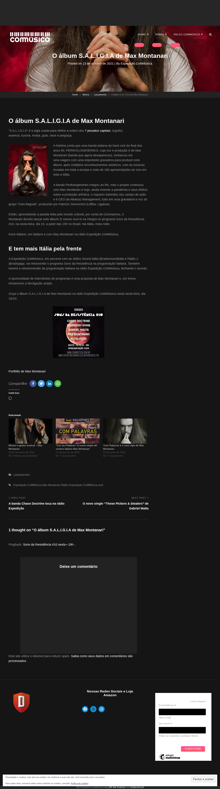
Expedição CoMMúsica (136, 63)
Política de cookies (79, 783)
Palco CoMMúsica (187, 34)
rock (100, 485)
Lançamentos (100, 94)
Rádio (160, 34)
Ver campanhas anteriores (173, 740)
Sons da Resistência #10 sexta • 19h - (49, 544)
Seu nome (165, 723)
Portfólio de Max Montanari (27, 371)
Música (85, 94)
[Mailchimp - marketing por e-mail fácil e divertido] (170, 759)
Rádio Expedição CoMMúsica (79, 485)
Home (142, 34)
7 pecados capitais (97, 130)
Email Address (167, 705)
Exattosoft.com (137, 787)
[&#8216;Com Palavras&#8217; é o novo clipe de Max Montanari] (125, 431)
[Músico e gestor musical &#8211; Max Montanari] (30, 431)
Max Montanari (51, 485)
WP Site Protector (117, 787)
